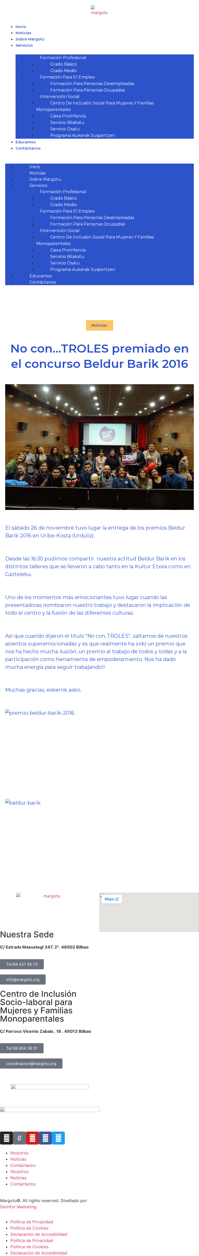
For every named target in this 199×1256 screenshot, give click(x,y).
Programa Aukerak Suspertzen (82, 135)
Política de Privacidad (31, 1221)
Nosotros (19, 1152)
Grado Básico (63, 64)
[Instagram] (6, 1138)
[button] (99, 154)
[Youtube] (32, 1138)
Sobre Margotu (30, 39)
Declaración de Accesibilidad (38, 1234)
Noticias (23, 33)
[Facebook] (45, 1138)
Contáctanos (28, 148)
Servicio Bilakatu (67, 122)
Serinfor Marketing (18, 1206)
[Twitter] (58, 1138)
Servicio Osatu (65, 129)
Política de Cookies (29, 1228)
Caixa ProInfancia (68, 116)
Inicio (21, 26)
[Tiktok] (19, 1138)
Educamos (26, 142)
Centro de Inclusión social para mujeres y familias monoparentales (95, 106)
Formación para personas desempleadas (92, 83)
